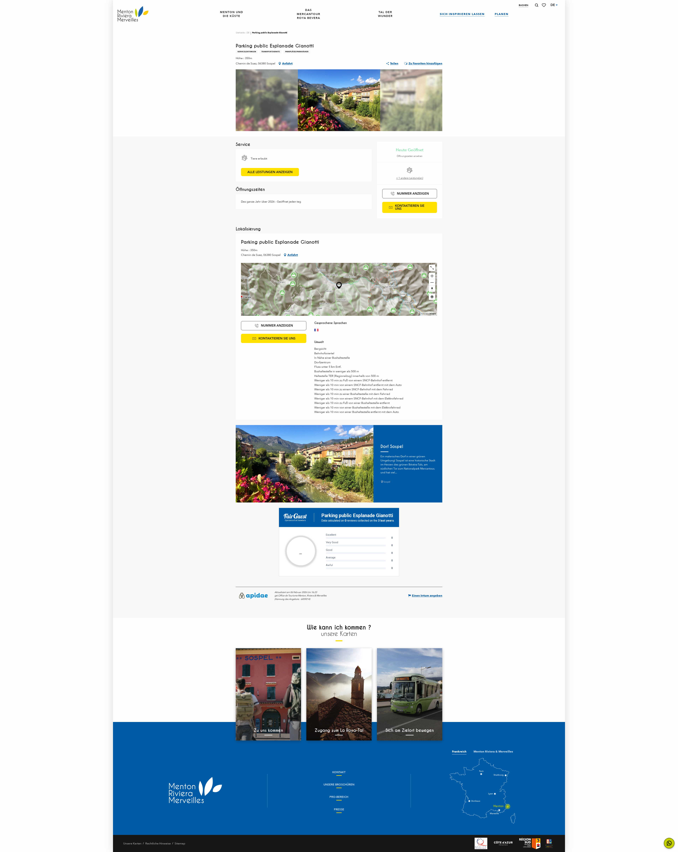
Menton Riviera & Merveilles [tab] (493, 751)
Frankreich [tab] (459, 751)
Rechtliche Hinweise (158, 843)
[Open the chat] (669, 843)
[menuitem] (133, 14)
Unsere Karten (132, 843)
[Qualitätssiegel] (481, 843)
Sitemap (180, 843)
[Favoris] (544, 5)
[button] (537, 5)
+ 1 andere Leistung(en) (409, 178)
